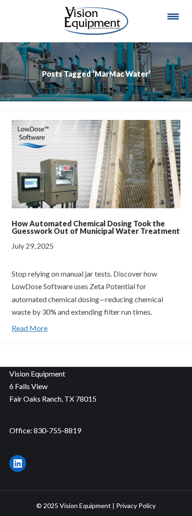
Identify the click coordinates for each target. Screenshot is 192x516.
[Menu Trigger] (173, 16)
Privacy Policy (136, 505)
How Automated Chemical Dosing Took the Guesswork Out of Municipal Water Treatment (96, 227)
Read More (30, 328)
